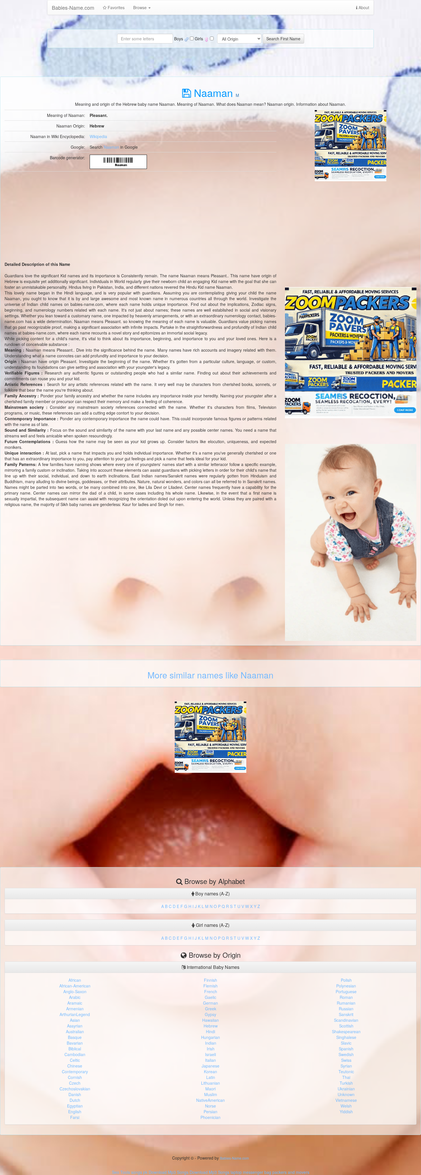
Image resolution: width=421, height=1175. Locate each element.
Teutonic (346, 1071)
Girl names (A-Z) (212, 925)
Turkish (346, 1083)
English (74, 1111)
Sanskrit (346, 1014)
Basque (75, 1037)
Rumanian (346, 1003)
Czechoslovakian (75, 1089)
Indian (210, 1043)
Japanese (210, 1066)
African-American (75, 986)
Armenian (75, 1008)
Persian (210, 1111)
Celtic (75, 1060)
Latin (210, 1077)
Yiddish (346, 1111)
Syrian (346, 1066)
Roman (346, 997)
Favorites (116, 7)
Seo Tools (121, 1172)
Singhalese (346, 1037)
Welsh (346, 1106)
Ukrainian (346, 1089)
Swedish (346, 1054)
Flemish (210, 986)
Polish (346, 980)
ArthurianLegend (75, 1014)
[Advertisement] (350, 221)
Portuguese (346, 991)
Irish (211, 1048)
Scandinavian (346, 1020)
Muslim (210, 1094)
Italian (210, 1060)
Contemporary (75, 1071)
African (74, 980)
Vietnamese (346, 1100)
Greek (210, 1008)
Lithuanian (210, 1083)
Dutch (75, 1100)
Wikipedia (98, 136)
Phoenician (210, 1117)
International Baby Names (212, 967)
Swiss (346, 1060)
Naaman (111, 147)
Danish (74, 1094)
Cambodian (74, 1054)
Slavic (346, 1043)
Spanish (346, 1048)
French (210, 991)
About (363, 7)
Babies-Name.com (73, 7)
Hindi (210, 1031)
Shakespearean (346, 1031)
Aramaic (74, 1003)
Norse (210, 1106)
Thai (346, 1077)
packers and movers (290, 1172)
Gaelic (210, 997)
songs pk (139, 1172)
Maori (210, 1089)
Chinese (74, 1066)
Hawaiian (210, 1020)
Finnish (210, 980)
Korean (210, 1071)
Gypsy (210, 1014)
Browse (140, 7)
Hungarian (210, 1037)
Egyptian (75, 1106)
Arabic (74, 997)
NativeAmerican (210, 1100)
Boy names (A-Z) (212, 893)
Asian (75, 1020)
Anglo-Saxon (74, 991)
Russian (346, 1008)
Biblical (74, 1048)
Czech (74, 1083)
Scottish (346, 1026)
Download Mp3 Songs (168, 1172)
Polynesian (346, 986)
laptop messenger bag (251, 1172)
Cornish (75, 1077)
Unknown (346, 1094)
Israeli (210, 1054)
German (210, 1003)
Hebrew (211, 1026)
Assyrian (74, 1026)
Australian (75, 1031)
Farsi (74, 1117)
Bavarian (75, 1043)
